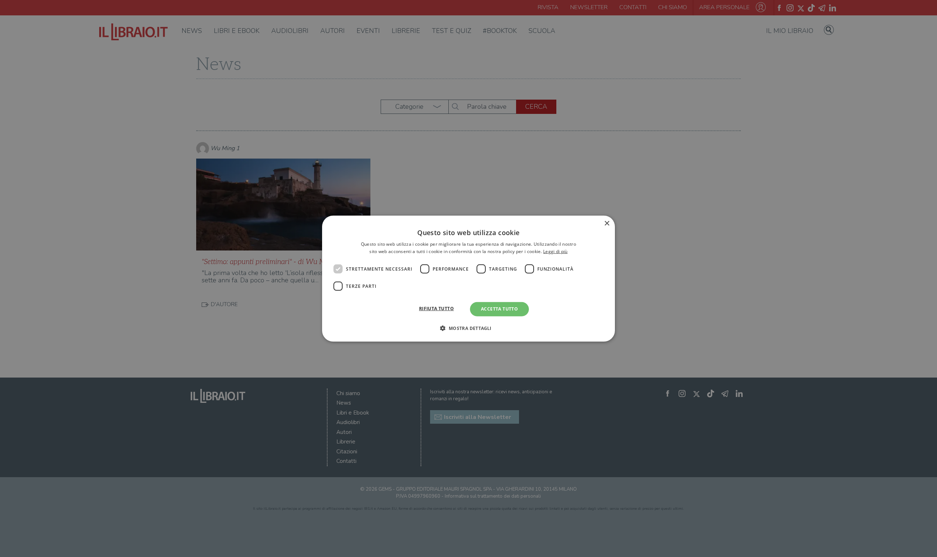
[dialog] (468, 278)
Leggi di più (555, 251)
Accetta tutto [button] (499, 309)
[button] (468, 328)
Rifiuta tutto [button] (436, 308)
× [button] (606, 223)
